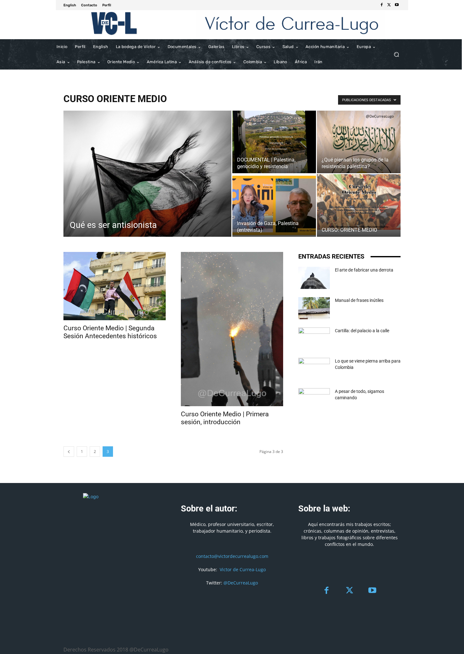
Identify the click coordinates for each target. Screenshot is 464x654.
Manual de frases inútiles (359, 300)
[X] (389, 5)
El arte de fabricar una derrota (364, 269)
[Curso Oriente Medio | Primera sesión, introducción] (232, 329)
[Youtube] (397, 5)
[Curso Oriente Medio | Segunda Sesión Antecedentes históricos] (114, 286)
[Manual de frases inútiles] (314, 308)
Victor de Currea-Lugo (243, 569)
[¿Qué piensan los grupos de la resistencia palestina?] (359, 142)
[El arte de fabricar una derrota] (314, 278)
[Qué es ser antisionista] (147, 184)
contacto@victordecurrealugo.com (232, 556)
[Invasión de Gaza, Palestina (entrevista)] (274, 205)
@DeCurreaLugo (240, 583)
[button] (396, 54)
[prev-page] (68, 451)
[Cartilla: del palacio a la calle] (314, 338)
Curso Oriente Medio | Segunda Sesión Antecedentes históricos (110, 332)
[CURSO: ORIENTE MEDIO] (359, 202)
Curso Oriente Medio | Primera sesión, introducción (225, 418)
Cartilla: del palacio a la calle (362, 330)
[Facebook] (381, 5)
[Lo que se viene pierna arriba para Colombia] (314, 369)
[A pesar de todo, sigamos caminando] (314, 399)
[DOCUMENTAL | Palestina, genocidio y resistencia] (274, 142)
